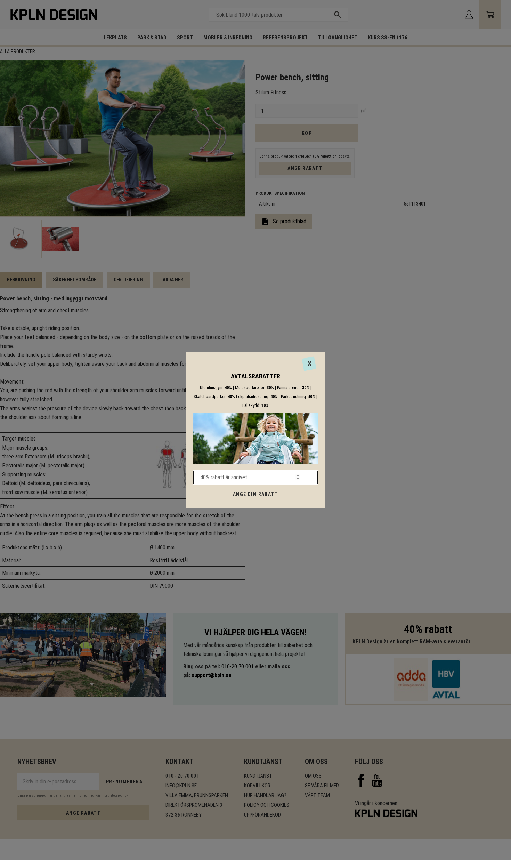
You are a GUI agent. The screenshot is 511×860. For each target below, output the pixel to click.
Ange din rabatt (255, 494)
